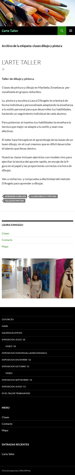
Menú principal (70, 30)
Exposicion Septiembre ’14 (17, 379)
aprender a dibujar (15, 196)
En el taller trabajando (16, 393)
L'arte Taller (10, 31)
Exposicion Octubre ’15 (15, 366)
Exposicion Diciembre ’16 (16, 359)
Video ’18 (10, 346)
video (8, 373)
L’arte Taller (21, 62)
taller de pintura (14, 200)
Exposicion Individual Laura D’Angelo (24, 353)
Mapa (5, 246)
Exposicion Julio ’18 (13, 339)
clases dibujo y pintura (43, 196)
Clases (5, 233)
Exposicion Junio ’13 (14, 386)
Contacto (7, 239)
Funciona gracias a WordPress (16, 470)
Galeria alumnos (12, 332)
